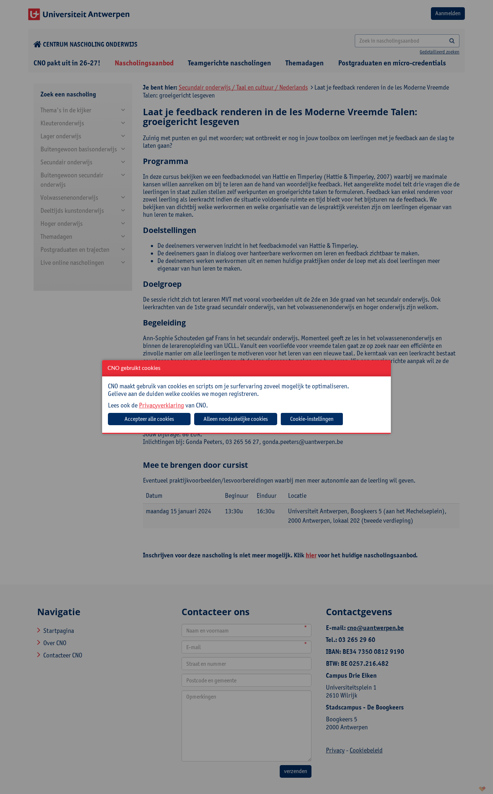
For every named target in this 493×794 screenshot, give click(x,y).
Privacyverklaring (161, 405)
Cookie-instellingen (311, 418)
